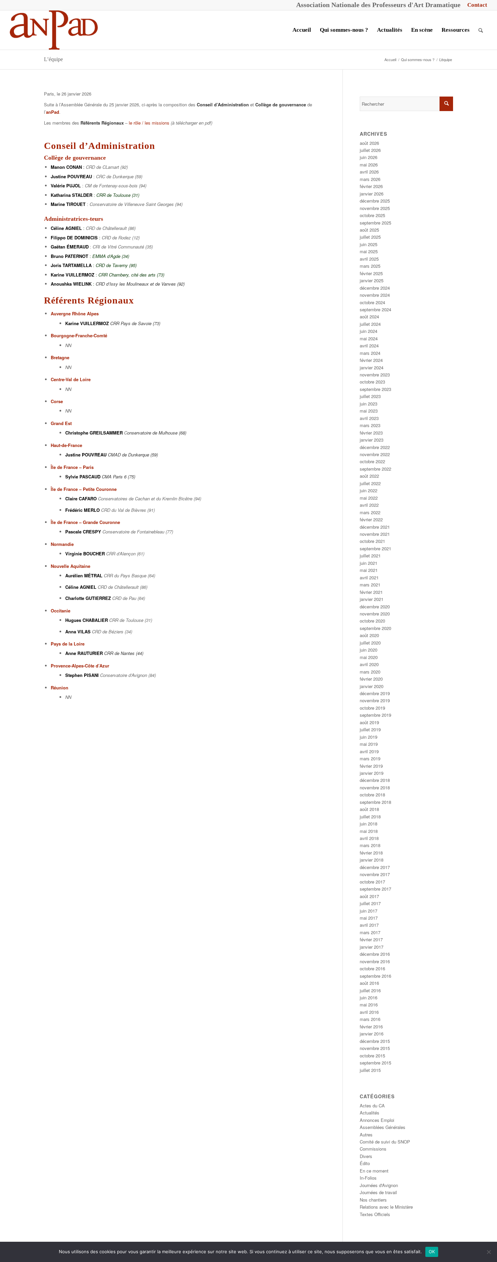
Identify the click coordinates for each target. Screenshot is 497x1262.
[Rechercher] (480, 30)
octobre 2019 (372, 708)
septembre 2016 (375, 976)
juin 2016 (368, 997)
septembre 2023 (375, 389)
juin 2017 (368, 911)
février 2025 (371, 273)
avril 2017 (369, 925)
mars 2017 (370, 932)
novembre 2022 (375, 454)
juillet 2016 (370, 990)
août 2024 (369, 316)
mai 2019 (369, 744)
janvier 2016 (371, 1033)
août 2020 (369, 635)
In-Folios (368, 1178)
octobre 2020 (372, 620)
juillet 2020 (370, 642)
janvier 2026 (371, 193)
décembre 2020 (375, 606)
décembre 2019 (375, 693)
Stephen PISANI (82, 675)
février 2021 (371, 592)
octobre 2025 (372, 215)
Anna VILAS (78, 631)
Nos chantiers (373, 1200)
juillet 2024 (370, 324)
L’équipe (53, 59)
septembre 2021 (375, 548)
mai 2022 (369, 498)
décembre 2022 (375, 447)
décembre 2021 (375, 527)
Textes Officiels (375, 1214)
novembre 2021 (375, 534)
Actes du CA (372, 1105)
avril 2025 (369, 259)
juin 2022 (368, 490)
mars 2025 (370, 266)
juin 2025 (368, 244)
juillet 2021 (370, 555)
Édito (365, 1163)
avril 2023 (369, 418)
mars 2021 (370, 584)
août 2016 (369, 983)
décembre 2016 (375, 954)
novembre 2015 (375, 1048)
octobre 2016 (372, 968)
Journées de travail (378, 1192)
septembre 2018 (375, 802)
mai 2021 (369, 570)
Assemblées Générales (382, 1127)
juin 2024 (368, 331)
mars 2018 (370, 845)
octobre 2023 (372, 381)
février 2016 (371, 1026)
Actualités (369, 1112)
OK (432, 1251)
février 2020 (371, 679)
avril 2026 (369, 171)
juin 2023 (368, 403)
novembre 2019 (375, 700)
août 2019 (369, 722)
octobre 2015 (372, 1055)
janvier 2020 (371, 686)
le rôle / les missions (149, 123)
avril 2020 (369, 664)
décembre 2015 (375, 1041)
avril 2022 (369, 505)
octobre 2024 (372, 302)
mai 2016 (369, 1004)
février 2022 (371, 519)
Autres (366, 1134)
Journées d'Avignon (379, 1185)
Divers (366, 1156)
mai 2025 (369, 251)
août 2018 (369, 809)
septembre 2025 (375, 222)
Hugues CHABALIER (86, 620)
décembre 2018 (375, 780)
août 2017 (369, 896)
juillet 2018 (370, 816)
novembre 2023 (375, 374)
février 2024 (371, 360)
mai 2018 (369, 831)
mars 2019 (370, 758)
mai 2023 (369, 410)
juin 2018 (368, 823)
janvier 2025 (371, 280)
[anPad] (54, 30)
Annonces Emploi (377, 1120)
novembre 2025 (375, 208)
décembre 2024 (375, 288)
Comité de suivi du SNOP (385, 1141)
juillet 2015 (370, 1070)
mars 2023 (370, 425)
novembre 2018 (375, 787)
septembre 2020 (375, 628)
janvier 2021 (371, 599)
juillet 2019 (370, 729)
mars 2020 (370, 671)
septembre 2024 (375, 309)
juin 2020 (368, 650)
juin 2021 (368, 563)
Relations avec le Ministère (386, 1207)
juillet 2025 (370, 237)
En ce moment (374, 1170)
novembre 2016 (375, 961)
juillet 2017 (370, 903)
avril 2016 (369, 1012)
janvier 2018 (371, 860)
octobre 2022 (372, 461)
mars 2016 (370, 1019)
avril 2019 (369, 751)
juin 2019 (368, 737)
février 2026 (371, 186)
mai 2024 (369, 338)
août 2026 (369, 143)
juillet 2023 (370, 396)
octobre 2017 (372, 881)
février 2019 (371, 766)
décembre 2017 (375, 867)
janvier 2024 (371, 367)
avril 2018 (369, 838)
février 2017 (371, 939)
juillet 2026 (370, 150)
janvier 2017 (371, 947)
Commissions (373, 1149)
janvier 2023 (371, 440)
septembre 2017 (375, 889)
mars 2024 (370, 353)
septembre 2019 (375, 715)
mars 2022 (370, 512)
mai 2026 (369, 164)
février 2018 (371, 852)
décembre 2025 (375, 201)
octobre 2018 (372, 794)
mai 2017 (369, 918)
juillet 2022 (370, 483)
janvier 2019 (371, 773)
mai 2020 (369, 657)
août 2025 (369, 230)
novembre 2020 (375, 613)
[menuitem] (475, 5)
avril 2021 (369, 577)
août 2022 (369, 476)
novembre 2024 (375, 295)
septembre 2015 (375, 1062)
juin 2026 (368, 157)
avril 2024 (369, 345)
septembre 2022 (375, 469)
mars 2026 (370, 179)
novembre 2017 (375, 874)
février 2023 (371, 432)
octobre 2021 (372, 541)
